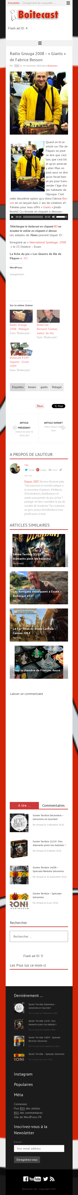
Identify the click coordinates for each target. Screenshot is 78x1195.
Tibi (26, 465)
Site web (28, 475)
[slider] (62, 216)
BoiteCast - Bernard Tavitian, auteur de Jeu (47, 329)
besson (32, 387)
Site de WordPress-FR (27, 1117)
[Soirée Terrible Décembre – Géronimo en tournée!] (19, 823)
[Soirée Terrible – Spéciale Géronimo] (19, 902)
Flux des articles (27, 1108)
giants (44, 387)
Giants (47, 207)
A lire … (24, 805)
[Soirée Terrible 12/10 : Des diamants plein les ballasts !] (19, 849)
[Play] (12, 217)
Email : (18, 1142)
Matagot (57, 387)
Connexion (20, 1104)
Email (55, 470)
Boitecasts (52, 65)
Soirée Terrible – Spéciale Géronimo (46, 1054)
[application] (39, 217)
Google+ (43, 470)
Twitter (32, 470)
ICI (55, 226)
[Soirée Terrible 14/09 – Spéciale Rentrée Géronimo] (19, 875)
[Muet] (53, 217)
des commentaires (28, 1113)
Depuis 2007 (31, 481)
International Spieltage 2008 (47, 242)
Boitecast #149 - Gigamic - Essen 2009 (20, 362)
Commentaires (53, 805)
